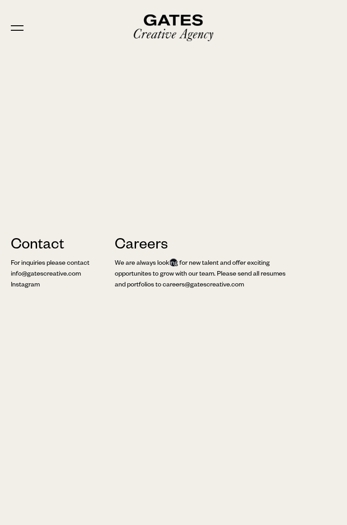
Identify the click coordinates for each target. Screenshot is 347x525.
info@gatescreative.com (46, 274)
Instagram (25, 285)
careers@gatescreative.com (203, 285)
